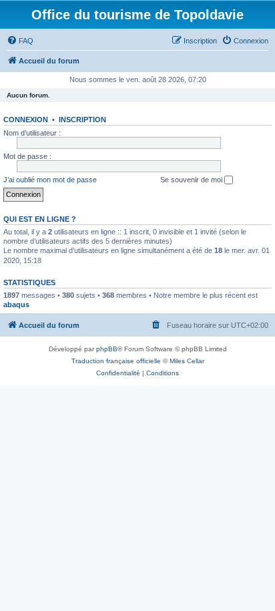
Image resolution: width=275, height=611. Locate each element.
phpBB (106, 349)
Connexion (25, 120)
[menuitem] (20, 41)
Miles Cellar (187, 361)
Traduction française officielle (116, 361)
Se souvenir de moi (192, 180)
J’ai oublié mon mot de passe (50, 180)
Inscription (82, 120)
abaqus (16, 304)
